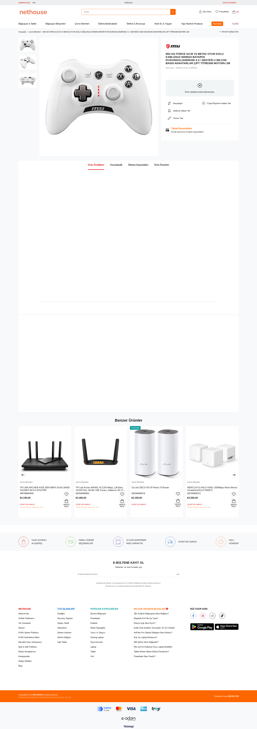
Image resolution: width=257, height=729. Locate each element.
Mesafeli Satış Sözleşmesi (30, 642)
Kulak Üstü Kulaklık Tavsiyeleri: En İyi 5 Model (154, 628)
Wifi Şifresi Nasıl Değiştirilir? (146, 642)
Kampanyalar (24, 656)
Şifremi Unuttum (64, 632)
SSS (34, 3)
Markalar (217, 23)
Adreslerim (62, 628)
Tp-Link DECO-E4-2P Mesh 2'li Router (150, 487)
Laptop (93, 647)
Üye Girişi (207, 12)
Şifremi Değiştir (64, 637)
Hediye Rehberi (25, 661)
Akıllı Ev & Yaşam (163, 23)
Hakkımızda (23, 613)
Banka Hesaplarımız (27, 651)
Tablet (93, 651)
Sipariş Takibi (63, 623)
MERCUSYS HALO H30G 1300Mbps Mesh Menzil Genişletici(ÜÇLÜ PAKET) (212, 488)
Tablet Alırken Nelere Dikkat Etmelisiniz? (151, 651)
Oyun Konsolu (96, 642)
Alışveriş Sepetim (65, 618)
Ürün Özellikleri (96, 165)
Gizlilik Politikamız (26, 618)
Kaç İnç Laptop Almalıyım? (145, 637)
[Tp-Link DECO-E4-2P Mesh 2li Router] (156, 452)
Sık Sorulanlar (24, 623)
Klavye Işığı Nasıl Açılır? (144, 623)
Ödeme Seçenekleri (138, 165)
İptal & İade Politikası (27, 647)
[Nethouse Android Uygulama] (202, 626)
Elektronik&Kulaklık (107, 23)
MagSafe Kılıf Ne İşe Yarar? (146, 618)
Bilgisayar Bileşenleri (56, 23)
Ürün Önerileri (161, 165)
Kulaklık (93, 623)
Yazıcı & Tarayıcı (97, 632)
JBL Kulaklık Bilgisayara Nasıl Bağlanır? (151, 613)
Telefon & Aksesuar (135, 23)
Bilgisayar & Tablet (27, 23)
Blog (235, 23)
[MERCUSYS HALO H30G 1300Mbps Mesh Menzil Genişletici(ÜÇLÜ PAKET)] (212, 452)
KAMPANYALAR (24, 3)
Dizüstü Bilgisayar (98, 613)
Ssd (92, 656)
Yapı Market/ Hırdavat (191, 23)
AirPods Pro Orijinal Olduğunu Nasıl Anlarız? (153, 632)
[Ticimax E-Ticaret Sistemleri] (128, 726)
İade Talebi (62, 642)
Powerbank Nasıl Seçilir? (144, 656)
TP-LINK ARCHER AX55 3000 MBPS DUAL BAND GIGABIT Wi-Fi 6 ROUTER (45, 488)
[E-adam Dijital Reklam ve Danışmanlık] (128, 718)
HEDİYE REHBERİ (229, 3)
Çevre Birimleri (82, 23)
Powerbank (95, 618)
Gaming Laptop (97, 637)
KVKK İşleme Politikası (28, 632)
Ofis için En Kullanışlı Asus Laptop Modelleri (153, 647)
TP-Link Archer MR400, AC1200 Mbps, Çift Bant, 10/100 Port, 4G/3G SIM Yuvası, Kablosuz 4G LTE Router (100, 488)
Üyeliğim (61, 613)
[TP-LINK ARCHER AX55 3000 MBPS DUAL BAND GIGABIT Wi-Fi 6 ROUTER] (44, 452)
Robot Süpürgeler (97, 628)
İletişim (21, 628)
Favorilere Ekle (66, 494)
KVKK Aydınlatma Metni (28, 637)
